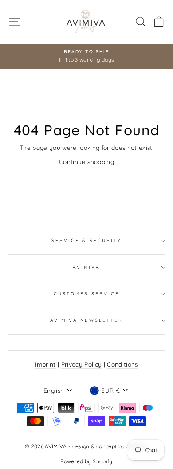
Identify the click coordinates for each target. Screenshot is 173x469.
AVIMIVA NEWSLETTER (86, 320)
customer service (87, 294)
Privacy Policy (81, 364)
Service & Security (86, 240)
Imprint (45, 364)
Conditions (122, 364)
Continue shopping (86, 161)
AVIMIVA (86, 267)
